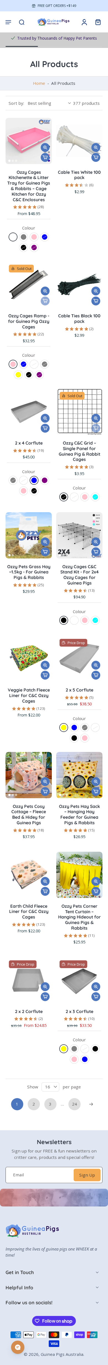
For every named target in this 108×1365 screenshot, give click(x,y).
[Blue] (44, 237)
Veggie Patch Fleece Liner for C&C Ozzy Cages (29, 695)
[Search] (22, 21)
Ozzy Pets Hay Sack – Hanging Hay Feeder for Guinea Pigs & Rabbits (79, 814)
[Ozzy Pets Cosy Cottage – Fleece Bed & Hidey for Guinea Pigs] (29, 775)
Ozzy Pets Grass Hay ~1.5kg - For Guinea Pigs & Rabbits (28, 572)
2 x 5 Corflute (79, 690)
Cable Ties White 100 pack (79, 174)
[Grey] (23, 237)
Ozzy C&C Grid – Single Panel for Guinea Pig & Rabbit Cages (79, 451)
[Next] (91, 1104)
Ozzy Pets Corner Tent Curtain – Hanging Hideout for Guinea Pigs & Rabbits (79, 917)
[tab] (9, 161)
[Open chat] (17, 1347)
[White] (13, 237)
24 (74, 1104)
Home (39, 83)
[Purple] (34, 247)
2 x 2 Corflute (29, 1011)
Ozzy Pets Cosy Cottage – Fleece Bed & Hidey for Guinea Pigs (28, 814)
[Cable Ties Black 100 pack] (79, 284)
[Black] (23, 247)
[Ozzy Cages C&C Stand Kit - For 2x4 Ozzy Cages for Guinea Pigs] (79, 535)
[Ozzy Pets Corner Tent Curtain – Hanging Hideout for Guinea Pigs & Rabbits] (79, 875)
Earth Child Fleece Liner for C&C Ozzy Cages (28, 911)
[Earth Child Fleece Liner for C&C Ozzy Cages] (29, 875)
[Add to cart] (45, 157)
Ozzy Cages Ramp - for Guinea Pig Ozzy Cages (28, 321)
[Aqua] (95, 497)
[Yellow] (18, 375)
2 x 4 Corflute (29, 443)
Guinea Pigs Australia (62, 1354)
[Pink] (34, 237)
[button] (8, 21)
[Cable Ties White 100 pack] (79, 141)
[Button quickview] (45, 147)
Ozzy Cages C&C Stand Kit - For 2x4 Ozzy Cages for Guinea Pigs (79, 575)
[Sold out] (45, 301)
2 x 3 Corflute (79, 1011)
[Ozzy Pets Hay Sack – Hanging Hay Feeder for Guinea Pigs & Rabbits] (79, 775)
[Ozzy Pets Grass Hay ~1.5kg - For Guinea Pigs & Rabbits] (29, 535)
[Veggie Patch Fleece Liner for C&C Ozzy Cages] (29, 659)
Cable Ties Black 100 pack (79, 318)
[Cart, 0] (96, 22)
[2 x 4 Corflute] (29, 412)
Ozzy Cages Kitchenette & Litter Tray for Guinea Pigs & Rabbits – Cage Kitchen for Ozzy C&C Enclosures (28, 185)
